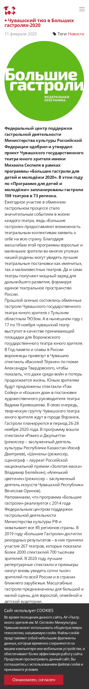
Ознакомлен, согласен (33, 679)
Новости (76, 34)
